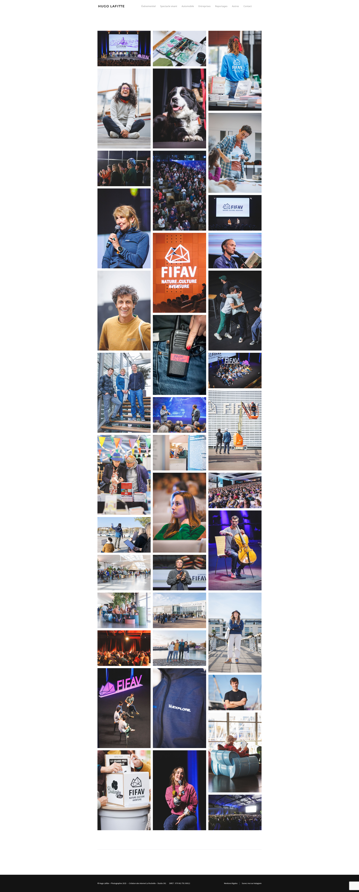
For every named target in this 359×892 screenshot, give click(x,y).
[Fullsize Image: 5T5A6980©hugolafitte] (124, 572)
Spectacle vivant (168, 6)
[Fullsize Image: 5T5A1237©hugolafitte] (124, 108)
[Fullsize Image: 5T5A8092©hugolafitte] (235, 71)
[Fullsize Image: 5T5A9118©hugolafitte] (235, 692)
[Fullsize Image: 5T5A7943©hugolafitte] (179, 610)
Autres (235, 6)
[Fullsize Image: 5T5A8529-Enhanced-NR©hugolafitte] (179, 648)
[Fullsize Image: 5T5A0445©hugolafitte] (179, 191)
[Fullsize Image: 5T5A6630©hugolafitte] (235, 490)
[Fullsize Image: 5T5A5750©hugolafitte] (235, 430)
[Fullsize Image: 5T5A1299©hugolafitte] (124, 311)
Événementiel (148, 6)
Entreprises (204, 6)
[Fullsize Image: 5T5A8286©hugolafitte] (235, 633)
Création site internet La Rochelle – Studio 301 (147, 883)
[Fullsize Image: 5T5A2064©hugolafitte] (235, 370)
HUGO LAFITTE (111, 6)
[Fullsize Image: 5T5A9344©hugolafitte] (179, 790)
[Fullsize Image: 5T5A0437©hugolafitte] (235, 311)
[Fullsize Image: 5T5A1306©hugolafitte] (179, 355)
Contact (247, 6)
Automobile (188, 6)
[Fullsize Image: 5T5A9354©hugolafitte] (235, 812)
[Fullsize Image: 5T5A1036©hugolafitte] (179, 108)
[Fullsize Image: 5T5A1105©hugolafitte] (235, 250)
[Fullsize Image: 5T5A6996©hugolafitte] (124, 610)
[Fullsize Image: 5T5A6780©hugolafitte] (235, 550)
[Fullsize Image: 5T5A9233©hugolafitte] (124, 790)
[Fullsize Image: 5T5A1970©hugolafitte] (124, 48)
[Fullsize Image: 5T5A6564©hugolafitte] (179, 513)
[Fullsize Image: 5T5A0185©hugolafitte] (179, 273)
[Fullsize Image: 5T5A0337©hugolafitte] (235, 153)
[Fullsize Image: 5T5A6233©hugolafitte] (124, 475)
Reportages (221, 6)
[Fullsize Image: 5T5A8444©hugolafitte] (124, 648)
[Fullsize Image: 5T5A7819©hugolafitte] (179, 572)
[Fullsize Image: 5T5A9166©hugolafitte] (235, 752)
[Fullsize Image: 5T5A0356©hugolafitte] (124, 168)
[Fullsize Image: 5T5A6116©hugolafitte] (179, 415)
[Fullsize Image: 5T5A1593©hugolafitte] (124, 393)
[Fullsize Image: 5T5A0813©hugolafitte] (124, 228)
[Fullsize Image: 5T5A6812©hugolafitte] (124, 535)
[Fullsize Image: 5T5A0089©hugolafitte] (235, 213)
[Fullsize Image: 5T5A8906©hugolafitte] (124, 708)
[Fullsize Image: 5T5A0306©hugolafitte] (179, 48)
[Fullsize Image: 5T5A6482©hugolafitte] (179, 452)
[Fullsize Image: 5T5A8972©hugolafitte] (179, 708)
